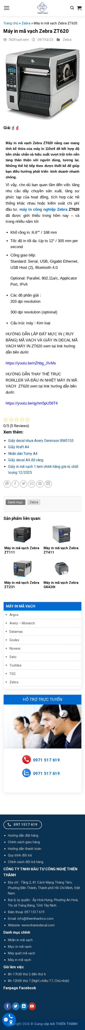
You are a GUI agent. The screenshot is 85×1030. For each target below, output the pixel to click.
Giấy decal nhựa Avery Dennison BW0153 (41, 440)
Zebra (14, 682)
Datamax (16, 632)
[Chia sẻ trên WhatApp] (7, 484)
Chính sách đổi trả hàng (25, 862)
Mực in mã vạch (20, 947)
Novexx (15, 648)
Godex (14, 640)
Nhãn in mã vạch (20, 940)
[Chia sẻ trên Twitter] (23, 484)
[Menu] (6, 8)
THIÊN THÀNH (67, 1024)
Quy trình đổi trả (20, 855)
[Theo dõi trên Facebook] (7, 1006)
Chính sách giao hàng (24, 842)
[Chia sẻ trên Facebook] (15, 484)
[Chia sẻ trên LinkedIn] (48, 484)
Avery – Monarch (22, 623)
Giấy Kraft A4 (18, 447)
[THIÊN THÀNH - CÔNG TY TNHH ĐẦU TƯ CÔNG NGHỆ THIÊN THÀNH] (42, 8)
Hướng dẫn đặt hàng (23, 835)
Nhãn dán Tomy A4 (22, 453)
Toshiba (15, 665)
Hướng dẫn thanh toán (24, 849)
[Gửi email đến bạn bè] (31, 484)
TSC (13, 674)
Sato (13, 657)
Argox (14, 615)
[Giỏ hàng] (79, 8)
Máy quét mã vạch (21, 953)
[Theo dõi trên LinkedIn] (24, 1006)
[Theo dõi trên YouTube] (32, 1006)
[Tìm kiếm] (72, 7)
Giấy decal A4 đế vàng (25, 460)
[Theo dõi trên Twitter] (15, 1006)
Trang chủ (10, 23)
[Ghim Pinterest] (40, 484)
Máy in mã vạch (20, 606)
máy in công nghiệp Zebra (43, 209)
